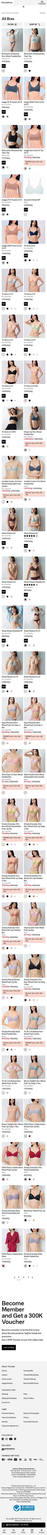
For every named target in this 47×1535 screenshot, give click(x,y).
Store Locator (7, 1379)
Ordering (5, 1394)
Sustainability (28, 1371)
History (4, 1371)
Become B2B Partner (31, 1383)
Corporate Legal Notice (10, 1426)
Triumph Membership (31, 1375)
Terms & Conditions (9, 1417)
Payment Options (8, 1413)
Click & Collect (29, 1398)
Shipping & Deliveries (9, 1398)
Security (5, 1422)
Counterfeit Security (31, 1422)
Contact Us (6, 1402)
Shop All (9, 13)
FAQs (25, 1394)
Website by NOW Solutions (23, 1521)
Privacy (26, 1417)
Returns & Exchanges (31, 1413)
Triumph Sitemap (30, 1379)
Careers (4, 1375)
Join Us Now (9, 1347)
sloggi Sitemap (7, 1383)
